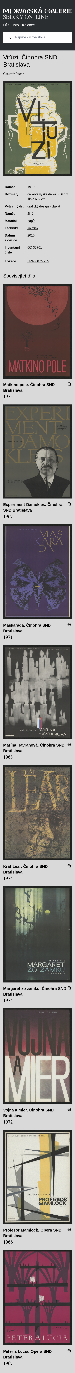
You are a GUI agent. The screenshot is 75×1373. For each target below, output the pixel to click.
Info (16, 25)
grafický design (38, 206)
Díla (6, 25)
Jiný (30, 213)
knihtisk (32, 228)
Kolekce (28, 25)
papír (31, 221)
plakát (55, 206)
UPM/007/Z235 (38, 261)
